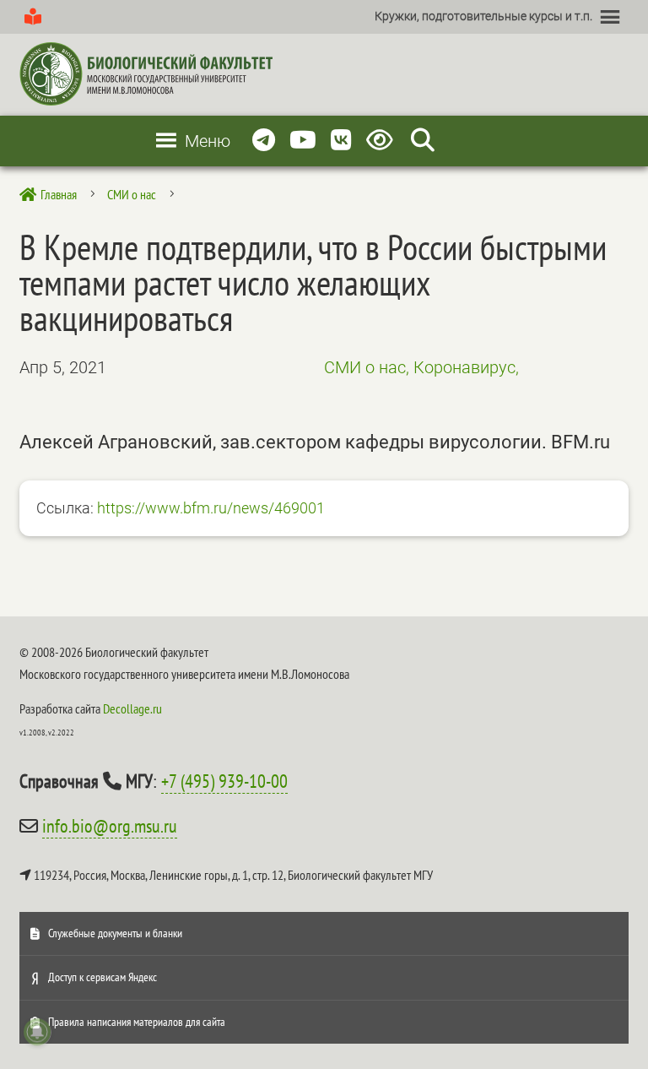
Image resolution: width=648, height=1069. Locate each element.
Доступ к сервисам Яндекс (102, 977)
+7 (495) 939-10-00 (224, 781)
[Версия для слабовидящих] (382, 140)
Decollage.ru (132, 708)
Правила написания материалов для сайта (136, 1021)
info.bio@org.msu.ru (109, 826)
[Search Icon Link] (422, 140)
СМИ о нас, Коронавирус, (421, 367)
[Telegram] (263, 140)
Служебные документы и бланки (115, 933)
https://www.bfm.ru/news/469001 (211, 508)
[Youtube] (303, 140)
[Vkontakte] (341, 140)
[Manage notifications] (37, 1031)
